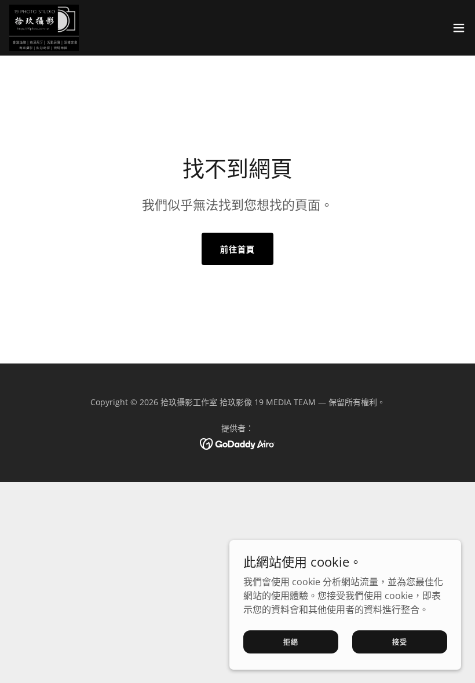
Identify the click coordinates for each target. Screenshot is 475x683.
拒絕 (290, 642)
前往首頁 (237, 249)
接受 (399, 642)
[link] (44, 28)
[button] (458, 27)
